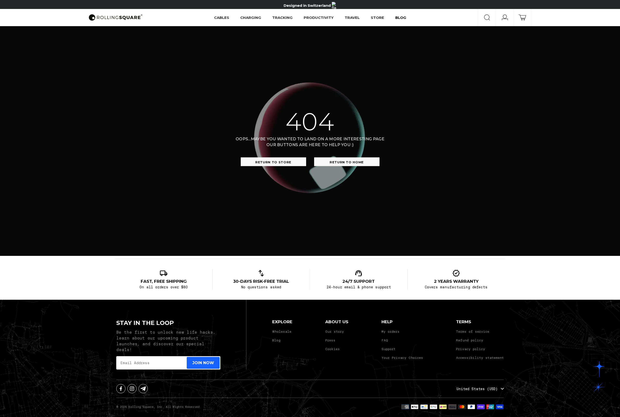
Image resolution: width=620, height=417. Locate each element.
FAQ (384, 340)
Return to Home (347, 162)
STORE (377, 17)
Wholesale (281, 331)
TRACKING (282, 17)
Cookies (332, 349)
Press (330, 340)
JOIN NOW (203, 363)
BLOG (400, 17)
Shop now (343, 4)
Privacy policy (470, 349)
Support (388, 349)
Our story (334, 331)
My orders (390, 331)
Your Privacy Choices (402, 357)
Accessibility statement (480, 357)
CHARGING (250, 17)
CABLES (221, 17)
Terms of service (472, 331)
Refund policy (469, 340)
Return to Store (273, 162)
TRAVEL (352, 17)
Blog (276, 340)
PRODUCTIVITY (318, 17)
